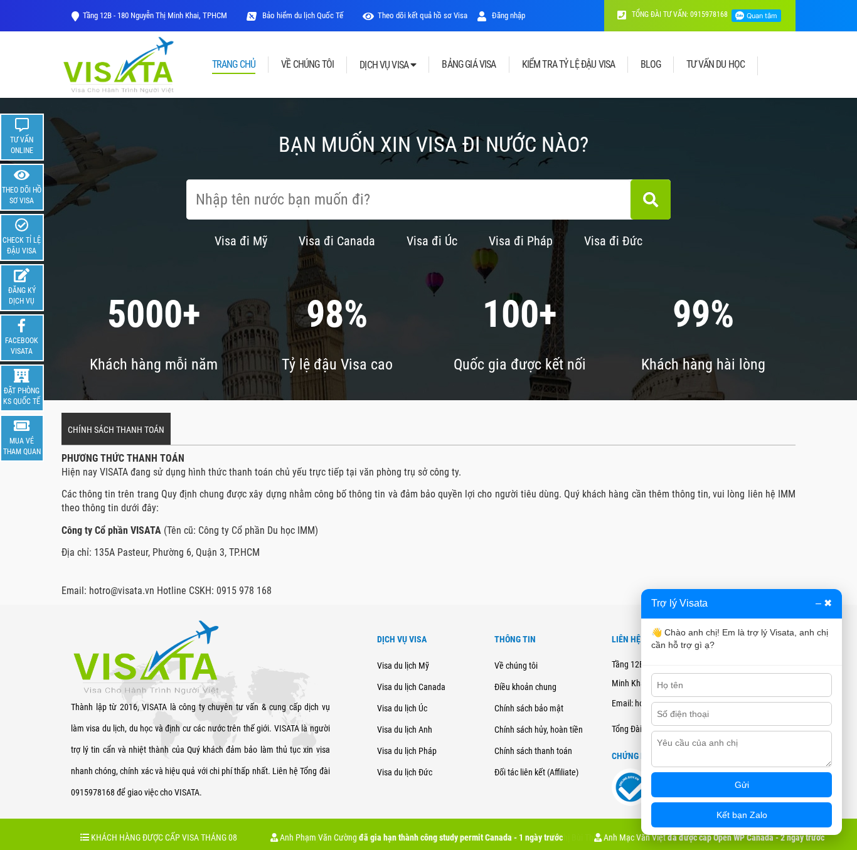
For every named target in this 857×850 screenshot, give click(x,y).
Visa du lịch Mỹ (403, 666)
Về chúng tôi (516, 666)
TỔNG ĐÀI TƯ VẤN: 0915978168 (679, 14)
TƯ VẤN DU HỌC (715, 65)
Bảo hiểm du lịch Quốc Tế (301, 15)
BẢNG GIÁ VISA (469, 65)
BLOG (651, 65)
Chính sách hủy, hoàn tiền (538, 730)
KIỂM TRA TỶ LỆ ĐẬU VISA (568, 65)
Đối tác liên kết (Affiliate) (536, 772)
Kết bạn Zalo (741, 815)
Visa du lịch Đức (404, 772)
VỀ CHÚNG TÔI (307, 65)
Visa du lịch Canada (411, 687)
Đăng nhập (507, 15)
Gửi (742, 785)
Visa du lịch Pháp (407, 751)
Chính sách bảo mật (528, 708)
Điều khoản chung (525, 687)
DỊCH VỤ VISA (384, 65)
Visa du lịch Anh (404, 730)
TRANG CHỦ (233, 65)
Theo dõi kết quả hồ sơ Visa (422, 15)
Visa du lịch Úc (402, 708)
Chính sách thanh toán (533, 751)
